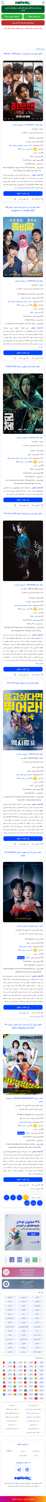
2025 (31, 156)
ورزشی (24, 1352)
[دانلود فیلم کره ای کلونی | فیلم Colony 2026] (23, 403)
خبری (37, 1314)
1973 (18, 1362)
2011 (18, 1382)
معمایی (24, 605)
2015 (18, 1386)
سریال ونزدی (33, 1425)
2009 (39, 1382)
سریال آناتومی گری (33, 1429)
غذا (37, 1331)
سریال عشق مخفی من (33, 1421)
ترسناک (25, 458)
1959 (29, 1362)
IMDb (19, 149)
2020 (7, 1390)
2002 (29, 1374)
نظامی (10, 1347)
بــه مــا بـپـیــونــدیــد (27, 1275)
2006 (29, 1378)
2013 (39, 1386)
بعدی (33, 1203)
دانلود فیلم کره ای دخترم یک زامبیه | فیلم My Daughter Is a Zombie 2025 (23, 209)
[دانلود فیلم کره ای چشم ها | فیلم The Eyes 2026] (23, 551)
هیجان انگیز (12, 145)
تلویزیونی (37, 1305)
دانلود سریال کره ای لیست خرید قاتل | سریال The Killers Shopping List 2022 (23, 1026)
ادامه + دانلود (22, 193)
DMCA (9, 1451)
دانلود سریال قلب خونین (32, 1432)
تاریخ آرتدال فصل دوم (12, 1429)
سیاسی (24, 1322)
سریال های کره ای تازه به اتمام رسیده (23, 23)
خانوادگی (10, 1310)
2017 (39, 1390)
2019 (31, 786)
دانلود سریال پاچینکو (11, 1409)
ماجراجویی (20, 145)
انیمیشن (23, 1297)
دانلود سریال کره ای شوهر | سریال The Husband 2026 (23, 854)
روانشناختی (10, 1318)
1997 (18, 1370)
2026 (31, 469)
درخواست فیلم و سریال (12, 16)
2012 (7, 1382)
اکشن (30, 145)
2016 (7, 1386)
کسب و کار (37, 1335)
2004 (7, 1374)
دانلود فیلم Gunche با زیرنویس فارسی (30, 437)
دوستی (10, 1314)
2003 (18, 1374)
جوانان (37, 1310)
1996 (29, 1370)
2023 (18, 1394)
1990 (7, 1362)
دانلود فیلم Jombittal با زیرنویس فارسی (29, 281)
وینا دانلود (35, 1451)
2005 (39, 1378)
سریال (22, 1451)
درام (23, 1314)
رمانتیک (29, 946)
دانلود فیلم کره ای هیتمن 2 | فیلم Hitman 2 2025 (23, 53)
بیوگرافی (10, 1297)
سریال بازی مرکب (32, 1405)
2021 (39, 1394)
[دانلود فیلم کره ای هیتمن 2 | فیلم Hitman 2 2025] (23, 91)
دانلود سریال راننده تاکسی (33, 1417)
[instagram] (27, 1472)
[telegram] (19, 1472)
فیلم (35, 1455)
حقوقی (24, 1310)
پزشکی (37, 1301)
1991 (39, 1366)
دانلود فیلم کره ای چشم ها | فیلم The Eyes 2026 (23, 513)
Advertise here (40, 49)
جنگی (10, 1305)
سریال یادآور (11, 1425)
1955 (39, 1362)
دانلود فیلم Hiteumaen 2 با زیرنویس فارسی (27, 124)
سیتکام (10, 1322)
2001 (39, 1374)
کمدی (26, 145)
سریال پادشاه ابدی (12, 1421)
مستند (37, 1343)
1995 (39, 1370)
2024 (7, 1394)
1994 (7, 1366)
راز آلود (37, 1318)
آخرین (27, 1203)
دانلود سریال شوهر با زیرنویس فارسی (30, 926)
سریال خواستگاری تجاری (11, 1413)
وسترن (10, 1352)
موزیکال (23, 1347)
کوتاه (10, 1335)
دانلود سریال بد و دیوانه (11, 1417)
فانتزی (10, 1331)
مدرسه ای (10, 1339)
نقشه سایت (22, 1455)
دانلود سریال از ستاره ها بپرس (33, 1409)
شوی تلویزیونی (23, 1326)
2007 (18, 1378)
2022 (28, 1133)
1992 (29, 1366)
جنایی (23, 1305)
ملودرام (10, 1343)
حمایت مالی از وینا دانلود (23, 1499)
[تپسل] (7, 1216)
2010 (29, 1382)
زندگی (30, 301)
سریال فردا (11, 1405)
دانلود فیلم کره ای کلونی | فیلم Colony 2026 (23, 366)
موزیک (37, 1347)
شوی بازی (37, 1326)
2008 (7, 1378)
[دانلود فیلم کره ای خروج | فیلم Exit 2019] (23, 720)
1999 (7, 1370)
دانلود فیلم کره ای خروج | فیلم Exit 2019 (23, 682)
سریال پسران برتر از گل (33, 1413)
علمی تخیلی (18, 458)
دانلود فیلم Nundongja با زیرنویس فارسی (28, 584)
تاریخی (24, 1301)
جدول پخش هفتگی (34, 16)
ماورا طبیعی (19, 301)
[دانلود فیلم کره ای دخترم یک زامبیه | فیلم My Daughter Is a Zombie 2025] (23, 247)
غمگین (24, 1331)
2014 (29, 1386)
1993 (18, 1366)
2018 (29, 1390)
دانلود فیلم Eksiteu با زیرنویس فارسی (29, 754)
